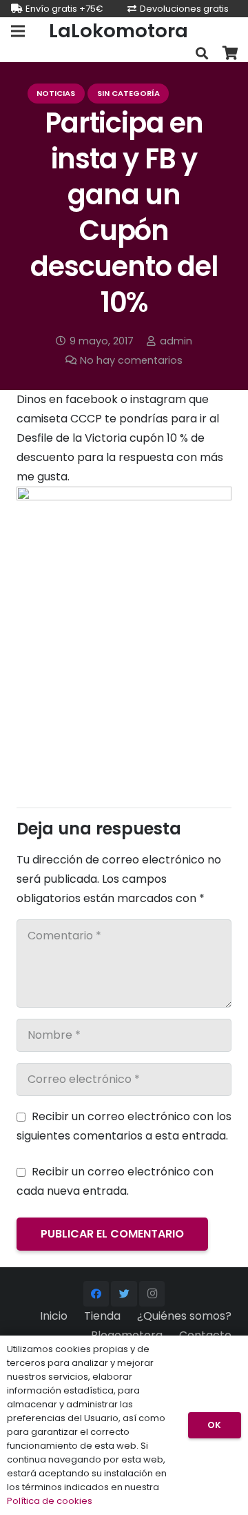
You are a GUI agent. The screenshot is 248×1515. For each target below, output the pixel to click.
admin (176, 341)
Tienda (102, 1316)
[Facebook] (96, 1294)
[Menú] (18, 31)
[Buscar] (202, 53)
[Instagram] (152, 1294)
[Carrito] (231, 53)
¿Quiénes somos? (184, 1316)
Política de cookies (49, 1500)
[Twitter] (124, 1294)
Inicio (54, 1316)
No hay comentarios (131, 360)
